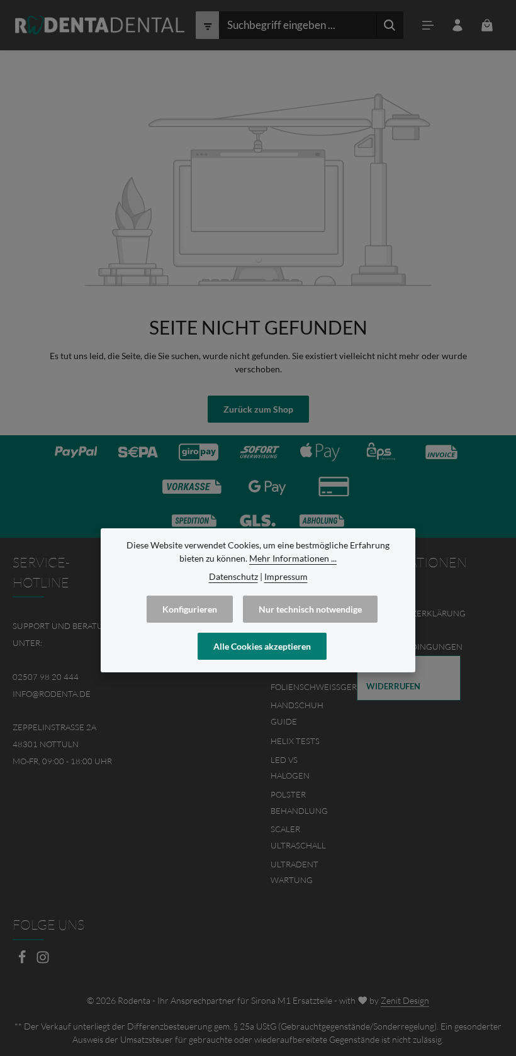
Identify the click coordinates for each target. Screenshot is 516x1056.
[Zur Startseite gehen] (99, 25)
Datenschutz (233, 576)
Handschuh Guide (297, 713)
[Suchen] (389, 25)
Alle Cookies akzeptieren (262, 646)
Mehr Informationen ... (293, 558)
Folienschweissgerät (318, 687)
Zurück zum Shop (258, 409)
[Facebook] (23, 960)
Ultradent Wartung (294, 872)
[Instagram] (43, 960)
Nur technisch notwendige (310, 609)
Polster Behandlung (299, 802)
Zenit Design (405, 1000)
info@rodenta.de (52, 694)
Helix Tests (295, 741)
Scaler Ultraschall (298, 837)
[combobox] (297, 25)
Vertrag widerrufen (393, 677)
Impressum (286, 576)
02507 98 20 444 (46, 677)
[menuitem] (409, 678)
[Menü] (428, 25)
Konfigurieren (189, 609)
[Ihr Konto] (457, 25)
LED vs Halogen (290, 768)
